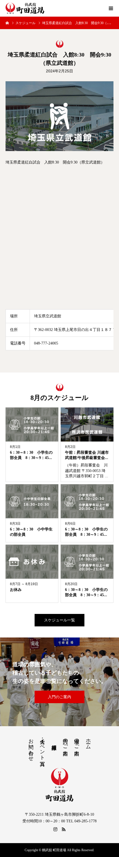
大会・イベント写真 (42, 746)
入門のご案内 (59, 697)
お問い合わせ (31, 747)
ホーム (88, 741)
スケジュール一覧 (59, 620)
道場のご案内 (76, 741)
